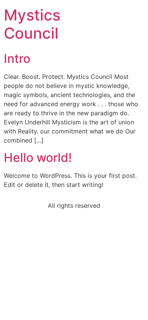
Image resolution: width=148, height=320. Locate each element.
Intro (17, 58)
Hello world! (38, 157)
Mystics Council (32, 24)
